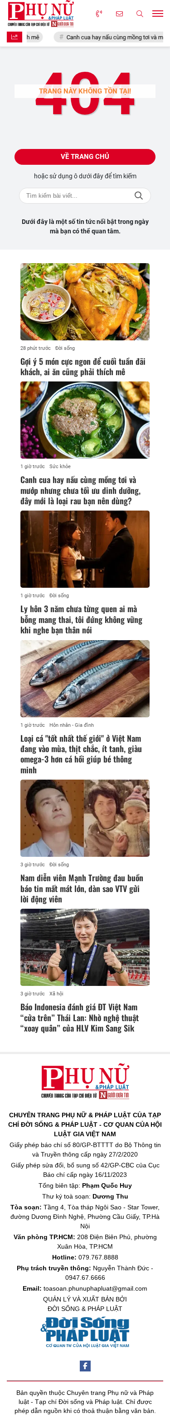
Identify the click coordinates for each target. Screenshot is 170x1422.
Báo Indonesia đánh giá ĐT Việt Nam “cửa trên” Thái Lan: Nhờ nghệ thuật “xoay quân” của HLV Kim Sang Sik (79, 1017)
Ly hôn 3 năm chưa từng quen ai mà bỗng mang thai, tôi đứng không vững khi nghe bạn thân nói (81, 619)
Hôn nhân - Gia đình (71, 725)
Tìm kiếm (138, 196)
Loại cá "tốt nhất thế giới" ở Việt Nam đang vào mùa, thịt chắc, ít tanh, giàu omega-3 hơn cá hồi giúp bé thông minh (81, 754)
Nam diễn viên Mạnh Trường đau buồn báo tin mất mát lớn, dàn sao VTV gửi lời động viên (81, 888)
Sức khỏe (60, 466)
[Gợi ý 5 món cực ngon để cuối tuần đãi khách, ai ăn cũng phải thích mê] (85, 301)
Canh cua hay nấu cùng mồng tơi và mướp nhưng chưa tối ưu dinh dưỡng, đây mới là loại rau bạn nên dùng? (80, 490)
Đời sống (65, 348)
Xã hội (56, 994)
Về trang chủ (85, 157)
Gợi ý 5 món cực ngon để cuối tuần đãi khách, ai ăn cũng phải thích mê (83, 366)
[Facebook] (85, 1366)
